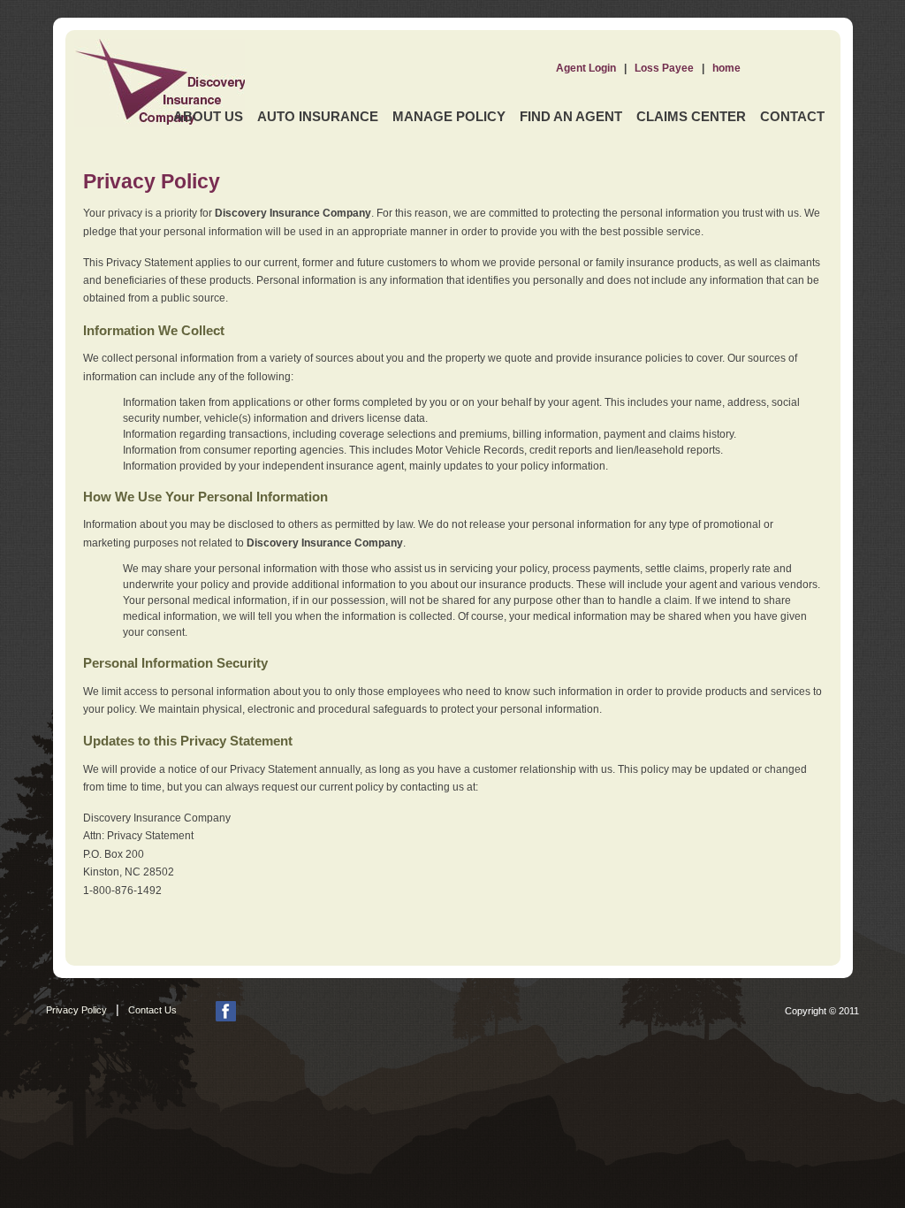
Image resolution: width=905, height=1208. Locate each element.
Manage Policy (449, 116)
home (726, 68)
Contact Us (152, 1010)
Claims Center (691, 116)
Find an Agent (571, 116)
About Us (208, 116)
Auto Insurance (317, 116)
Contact (792, 116)
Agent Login (586, 68)
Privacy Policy (76, 1010)
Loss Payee (664, 68)
